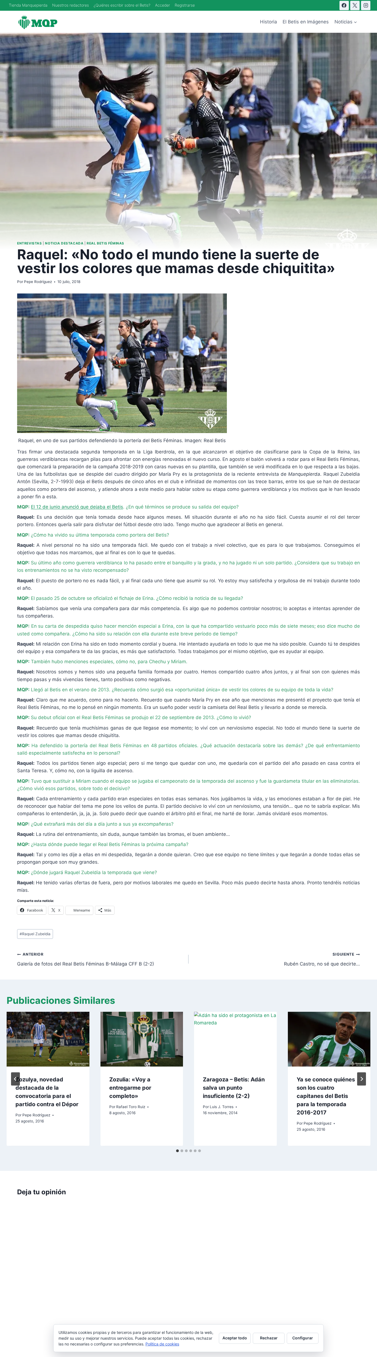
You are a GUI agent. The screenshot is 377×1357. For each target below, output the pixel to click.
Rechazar (269, 1338)
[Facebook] (344, 5)
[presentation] (48, 1039)
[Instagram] (365, 5)
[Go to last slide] (15, 1079)
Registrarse (185, 5)
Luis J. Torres (221, 1107)
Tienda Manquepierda (28, 5)
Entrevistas (29, 243)
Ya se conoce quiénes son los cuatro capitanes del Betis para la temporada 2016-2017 (326, 1096)
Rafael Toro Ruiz (130, 1107)
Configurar (302, 1338)
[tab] (177, 1150)
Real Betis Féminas (105, 243)
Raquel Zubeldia (35, 934)
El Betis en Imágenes (306, 22)
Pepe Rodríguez (38, 281)
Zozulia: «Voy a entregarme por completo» (130, 1088)
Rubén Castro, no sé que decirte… (322, 959)
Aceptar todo (234, 1338)
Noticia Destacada (64, 243)
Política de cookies (162, 1344)
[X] (355, 5)
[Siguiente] (361, 1079)
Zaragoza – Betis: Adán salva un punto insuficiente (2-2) (234, 1088)
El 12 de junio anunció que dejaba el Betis (77, 507)
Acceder (162, 5)
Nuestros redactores (70, 5)
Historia (268, 22)
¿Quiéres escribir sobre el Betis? (122, 5)
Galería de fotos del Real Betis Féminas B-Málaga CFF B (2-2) (85, 959)
